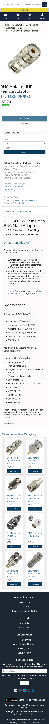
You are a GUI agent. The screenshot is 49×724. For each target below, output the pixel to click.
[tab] (9, 211)
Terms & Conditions (37, 675)
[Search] (44, 4)
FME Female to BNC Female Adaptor (14, 498)
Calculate (25, 152)
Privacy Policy (24, 648)
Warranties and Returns (24, 644)
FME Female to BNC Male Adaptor (14, 536)
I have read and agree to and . (26, 677)
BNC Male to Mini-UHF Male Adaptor (35, 573)
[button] (24, 123)
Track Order (24, 606)
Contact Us (24, 627)
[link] (20, 690)
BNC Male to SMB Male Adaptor (33, 460)
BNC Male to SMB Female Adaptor (12, 573)
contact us (15, 414)
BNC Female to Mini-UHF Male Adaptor (14, 460)
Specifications (24, 211)
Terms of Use (24, 639)
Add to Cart (25, 118)
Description (9, 211)
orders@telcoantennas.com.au (24, 200)
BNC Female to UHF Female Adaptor (35, 498)
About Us (24, 623)
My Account (24, 602)
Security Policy (24, 652)
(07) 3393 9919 (17, 203)
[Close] (24, 10)
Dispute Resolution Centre (24, 611)
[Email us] (15, 690)
